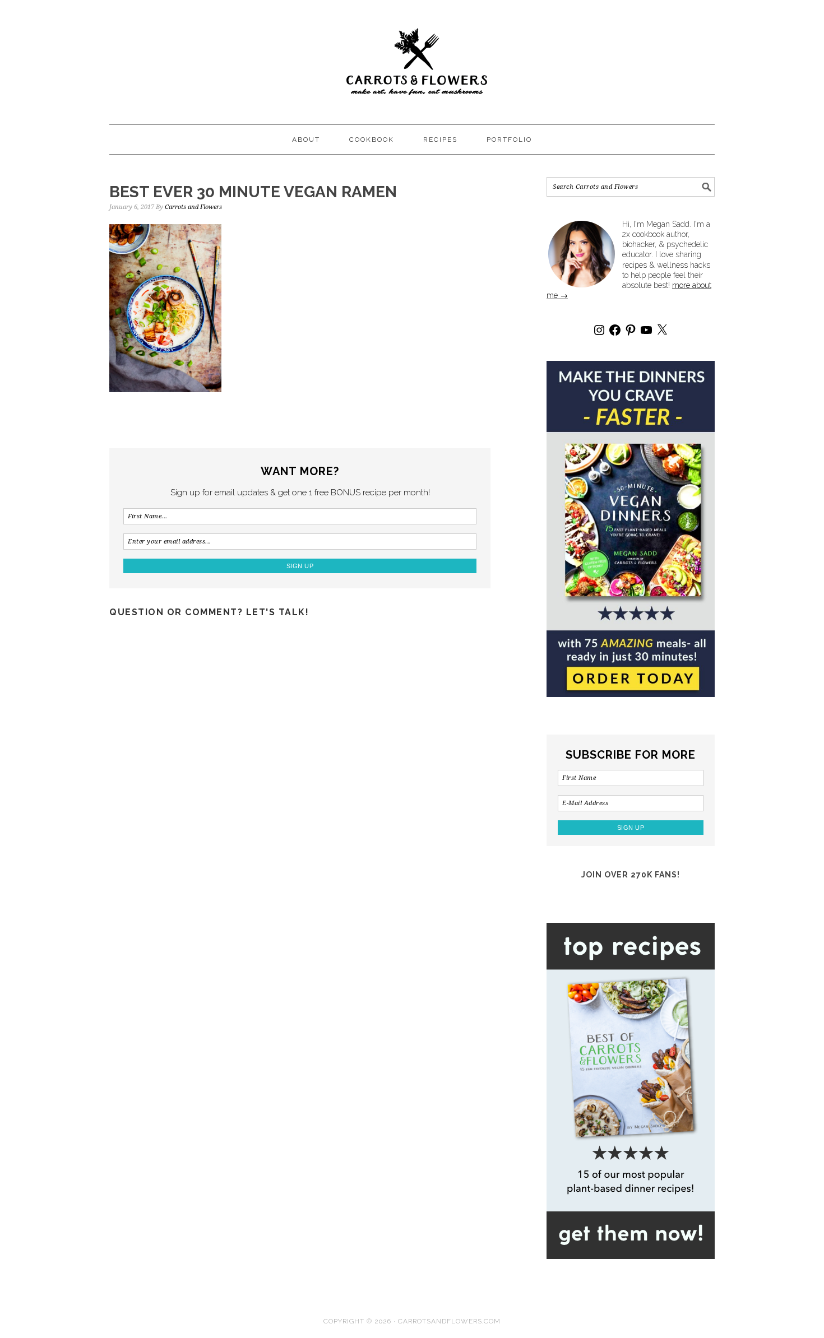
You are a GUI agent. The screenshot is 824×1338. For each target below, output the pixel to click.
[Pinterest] (630, 330)
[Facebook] (615, 330)
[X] (662, 330)
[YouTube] (646, 330)
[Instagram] (599, 330)
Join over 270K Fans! (630, 874)
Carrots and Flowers (412, 57)
